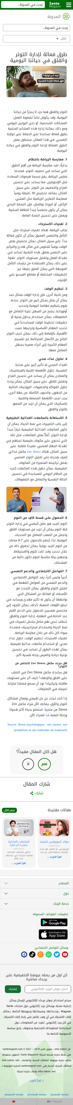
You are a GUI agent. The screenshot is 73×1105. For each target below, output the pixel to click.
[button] (18, 1101)
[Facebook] (24, 954)
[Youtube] (65, 954)
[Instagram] (40, 954)
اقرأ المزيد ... (54, 857)
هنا (47, 715)
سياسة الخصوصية (14, 1094)
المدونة (54, 16)
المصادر (64, 883)
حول (66, 893)
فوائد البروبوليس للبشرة (54, 841)
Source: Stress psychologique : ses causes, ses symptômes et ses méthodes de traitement (37, 727)
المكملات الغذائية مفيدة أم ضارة (18, 843)
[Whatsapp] (49, 954)
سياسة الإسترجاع (59, 1094)
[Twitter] (57, 954)
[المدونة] (66, 16)
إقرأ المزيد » (36, 1080)
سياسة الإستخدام (37, 1094)
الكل (63, 38)
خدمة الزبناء (61, 904)
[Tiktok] (32, 954)
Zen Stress (34, 451)
